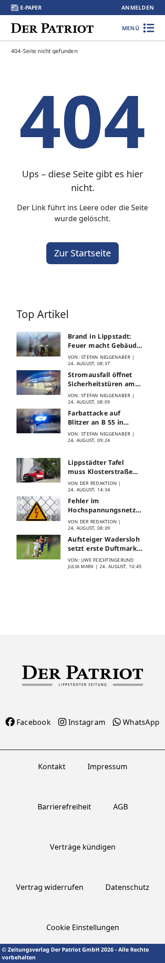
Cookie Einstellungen (82, 927)
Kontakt (52, 766)
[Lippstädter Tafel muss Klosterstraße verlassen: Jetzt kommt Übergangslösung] (38, 470)
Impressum (107, 766)
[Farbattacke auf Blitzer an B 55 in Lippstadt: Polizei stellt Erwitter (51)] (38, 421)
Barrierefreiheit (64, 807)
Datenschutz (127, 887)
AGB (120, 807)
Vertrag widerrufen (49, 887)
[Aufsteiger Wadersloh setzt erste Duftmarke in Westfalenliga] (38, 547)
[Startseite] (52, 27)
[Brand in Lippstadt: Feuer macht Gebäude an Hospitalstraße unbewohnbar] (38, 344)
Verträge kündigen (83, 847)
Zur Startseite (82, 253)
